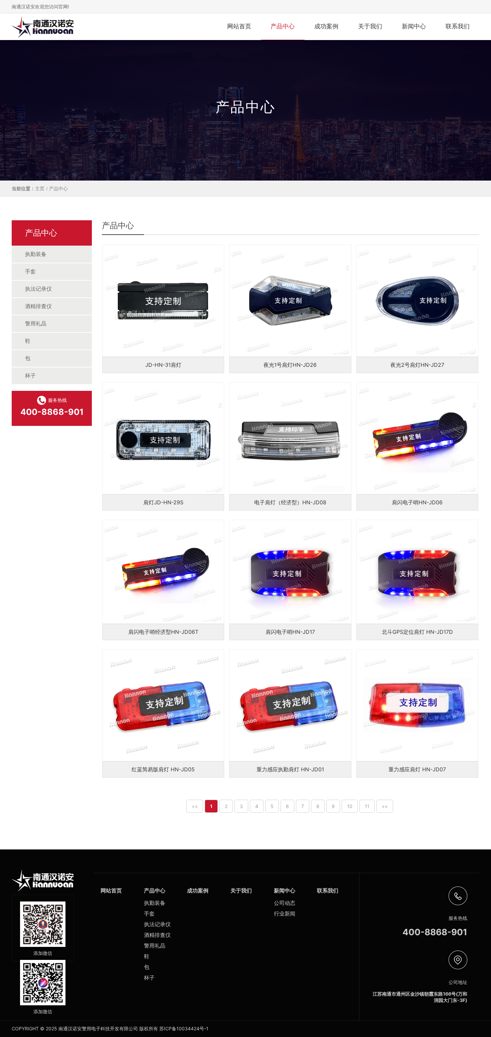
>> (385, 806)
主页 (39, 188)
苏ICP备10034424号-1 (183, 1028)
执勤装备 (35, 254)
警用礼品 (35, 323)
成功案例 (326, 26)
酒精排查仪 (38, 306)
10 (349, 806)
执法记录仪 (38, 288)
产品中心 (283, 26)
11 (367, 806)
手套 (30, 271)
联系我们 (458, 26)
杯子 (30, 375)
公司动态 (284, 902)
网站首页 (239, 26)
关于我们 (370, 26)
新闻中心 (414, 26)
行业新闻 (284, 913)
